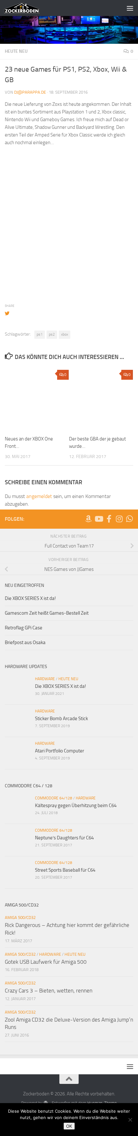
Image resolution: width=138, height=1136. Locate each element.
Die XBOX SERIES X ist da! (30, 598)
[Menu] (130, 8)
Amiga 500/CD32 (20, 917)
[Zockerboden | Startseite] (27, 8)
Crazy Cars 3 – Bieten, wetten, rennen (48, 990)
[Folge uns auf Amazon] (88, 519)
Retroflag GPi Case (23, 628)
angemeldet (39, 496)
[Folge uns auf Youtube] (98, 519)
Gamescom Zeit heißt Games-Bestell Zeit (47, 613)
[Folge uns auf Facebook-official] (109, 519)
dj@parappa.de (30, 92)
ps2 (52, 334)
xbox (64, 334)
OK (69, 1126)
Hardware (45, 679)
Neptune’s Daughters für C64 (64, 838)
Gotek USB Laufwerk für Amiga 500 (46, 962)
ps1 (40, 334)
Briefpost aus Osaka (25, 642)
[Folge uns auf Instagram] (119, 519)
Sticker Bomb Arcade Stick (61, 718)
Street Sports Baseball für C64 (65, 870)
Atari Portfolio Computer (59, 751)
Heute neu (16, 51)
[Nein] (130, 1120)
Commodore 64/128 (53, 798)
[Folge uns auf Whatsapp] (129, 519)
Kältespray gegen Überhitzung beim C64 (75, 805)
